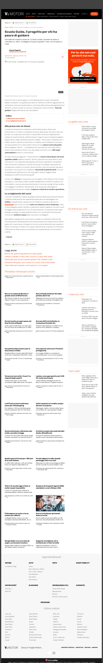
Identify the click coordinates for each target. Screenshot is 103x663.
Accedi (94, 13)
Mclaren (79, 624)
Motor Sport (10, 585)
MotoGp (79, 616)
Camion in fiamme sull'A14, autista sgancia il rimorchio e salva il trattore (89, 242)
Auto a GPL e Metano (35, 571)
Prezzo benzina (53, 16)
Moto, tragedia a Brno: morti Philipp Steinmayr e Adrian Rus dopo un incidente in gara (90, 378)
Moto (34, 14)
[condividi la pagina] (63, 57)
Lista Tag (8, 614)
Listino (31, 566)
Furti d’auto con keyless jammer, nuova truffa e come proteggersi (89, 224)
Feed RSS (88, 647)
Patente (9, 237)
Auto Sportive (33, 614)
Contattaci (79, 647)
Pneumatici (32, 640)
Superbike (32, 627)
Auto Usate (8, 627)
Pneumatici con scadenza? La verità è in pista (90, 301)
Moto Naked (33, 619)
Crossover (8, 629)
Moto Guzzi (32, 629)
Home (6, 27)
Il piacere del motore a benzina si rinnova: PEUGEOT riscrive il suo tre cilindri (90, 310)
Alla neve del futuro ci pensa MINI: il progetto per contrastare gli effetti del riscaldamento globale (90, 327)
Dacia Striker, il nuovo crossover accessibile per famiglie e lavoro (89, 128)
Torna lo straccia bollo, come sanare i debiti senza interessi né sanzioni (89, 233)
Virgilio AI (51, 14)
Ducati (79, 621)
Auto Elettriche (33, 574)
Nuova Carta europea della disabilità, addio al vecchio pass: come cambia (89, 251)
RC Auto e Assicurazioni (59, 596)
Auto (28, 14)
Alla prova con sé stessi (16, 118)
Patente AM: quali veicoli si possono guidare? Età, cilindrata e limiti (28, 259)
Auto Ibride (32, 577)
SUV (6, 632)
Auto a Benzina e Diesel (36, 569)
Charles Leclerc (82, 627)
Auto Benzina (9, 621)
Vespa (31, 621)
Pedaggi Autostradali (59, 629)
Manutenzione (56, 591)
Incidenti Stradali (58, 640)
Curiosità (80, 585)
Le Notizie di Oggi (10, 566)
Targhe (55, 619)
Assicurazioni (57, 624)
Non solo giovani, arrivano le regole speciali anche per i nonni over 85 (90, 215)
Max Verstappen (82, 629)
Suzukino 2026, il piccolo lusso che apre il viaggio (90, 317)
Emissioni (80, 635)
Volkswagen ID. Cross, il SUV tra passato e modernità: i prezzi (90, 162)
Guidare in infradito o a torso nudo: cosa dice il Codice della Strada (28, 256)
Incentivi (55, 632)
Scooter (31, 624)
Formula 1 (8, 588)
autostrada (9, 205)
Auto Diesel (8, 624)
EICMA (31, 632)
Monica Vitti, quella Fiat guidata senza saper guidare (23, 254)
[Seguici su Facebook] (49, 653)
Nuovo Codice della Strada (68, 16)
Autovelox (56, 616)
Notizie (76, 14)
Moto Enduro (33, 616)
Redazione (45, 602)
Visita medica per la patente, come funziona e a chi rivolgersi (26, 265)
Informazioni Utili (60, 585)
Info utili (41, 14)
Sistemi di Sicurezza (59, 627)
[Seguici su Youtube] (54, 653)
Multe (55, 635)
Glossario (33, 585)
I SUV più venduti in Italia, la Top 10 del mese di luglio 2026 (90, 136)
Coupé (7, 640)
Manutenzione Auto (35, 635)
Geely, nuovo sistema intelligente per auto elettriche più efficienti (89, 395)
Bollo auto (56, 614)
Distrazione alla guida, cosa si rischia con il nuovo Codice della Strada (30, 262)
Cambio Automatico (83, 637)
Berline (7, 637)
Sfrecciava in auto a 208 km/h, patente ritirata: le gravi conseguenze (89, 386)
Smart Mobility (83, 563)
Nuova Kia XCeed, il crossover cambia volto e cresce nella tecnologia (90, 154)
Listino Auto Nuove (64, 14)
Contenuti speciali (67, 647)
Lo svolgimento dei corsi (17, 121)
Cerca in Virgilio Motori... (32, 647)
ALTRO (83, 14)
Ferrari (79, 619)
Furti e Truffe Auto (59, 637)
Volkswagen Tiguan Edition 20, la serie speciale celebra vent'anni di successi (88, 146)
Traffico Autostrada (42, 16)
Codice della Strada (58, 588)
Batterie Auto (81, 632)
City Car (7, 635)
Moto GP (8, 591)
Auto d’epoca (33, 579)
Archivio (95, 647)
